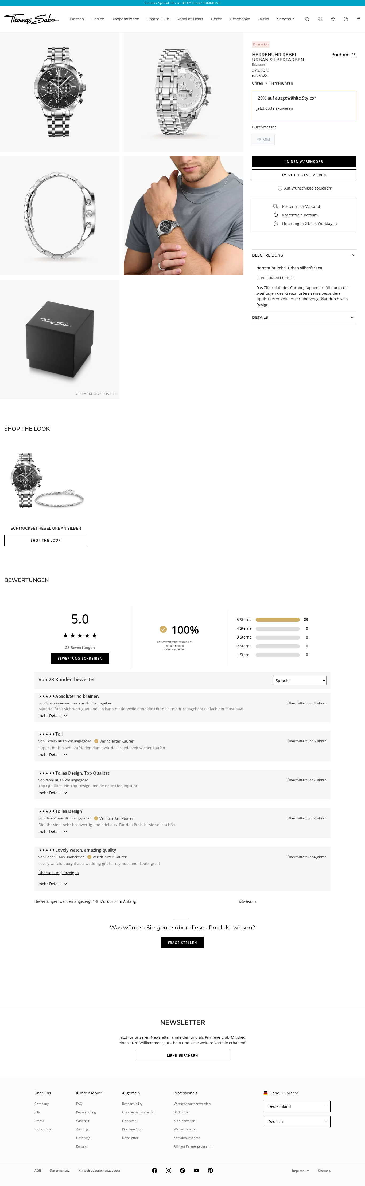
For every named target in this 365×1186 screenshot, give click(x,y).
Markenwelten (184, 1120)
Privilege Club (132, 1129)
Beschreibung (267, 255)
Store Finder (43, 1129)
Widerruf (82, 1120)
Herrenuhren (281, 83)
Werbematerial (185, 1129)
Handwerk (129, 1120)
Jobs (37, 1112)
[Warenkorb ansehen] (358, 19)
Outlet (264, 19)
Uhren (216, 19)
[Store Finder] (333, 19)
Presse (39, 1120)
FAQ (79, 1103)
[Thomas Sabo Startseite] (32, 19)
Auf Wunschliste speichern (308, 188)
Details (260, 317)
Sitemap (324, 1170)
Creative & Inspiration (138, 1112)
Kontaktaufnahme (187, 1138)
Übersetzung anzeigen (58, 872)
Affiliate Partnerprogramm (193, 1146)
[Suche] (307, 19)
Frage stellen (182, 942)
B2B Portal (181, 1112)
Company (41, 1103)
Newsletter (130, 1138)
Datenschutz (60, 1170)
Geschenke (240, 19)
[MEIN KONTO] (345, 19)
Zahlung (82, 1129)
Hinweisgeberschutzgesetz (99, 1170)
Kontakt (81, 1146)
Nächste (248, 901)
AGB (37, 1170)
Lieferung (83, 1138)
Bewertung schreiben (80, 658)
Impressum (300, 1170)
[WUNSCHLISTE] (320, 19)
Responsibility (132, 1103)
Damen (77, 19)
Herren (97, 19)
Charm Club (158, 19)
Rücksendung (86, 1112)
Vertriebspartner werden (192, 1103)
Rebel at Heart (190, 19)
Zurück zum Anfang (118, 901)
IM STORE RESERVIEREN (304, 175)
